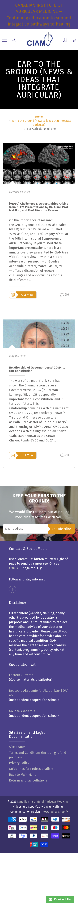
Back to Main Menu (22, 774)
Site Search (17, 747)
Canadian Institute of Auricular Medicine (43, 801)
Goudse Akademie (22, 711)
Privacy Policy (19, 763)
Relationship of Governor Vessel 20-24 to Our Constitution (37, 369)
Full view (26, 294)
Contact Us (61, 899)
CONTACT (15, 568)
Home (39, 116)
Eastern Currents (21, 675)
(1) (67, 455)
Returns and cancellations (28, 780)
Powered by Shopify (55, 811)
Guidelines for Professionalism (31, 769)
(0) (67, 294)
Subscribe (63, 529)
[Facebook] (12, 589)
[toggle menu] (4, 40)
